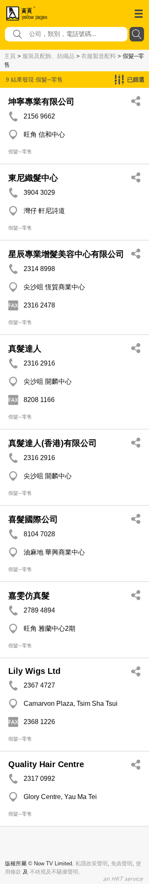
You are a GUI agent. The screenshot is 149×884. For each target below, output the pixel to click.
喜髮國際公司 (33, 519)
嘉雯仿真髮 (29, 595)
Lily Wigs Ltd (34, 671)
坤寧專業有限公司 (41, 101)
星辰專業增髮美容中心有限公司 (66, 254)
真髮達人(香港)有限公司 (52, 443)
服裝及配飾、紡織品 (48, 56)
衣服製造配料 (98, 56)
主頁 (10, 56)
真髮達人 (24, 348)
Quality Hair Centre (46, 764)
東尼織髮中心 (33, 177)
